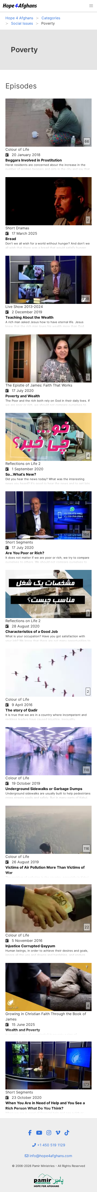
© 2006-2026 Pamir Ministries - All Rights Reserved (48, 1166)
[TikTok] (67, 1133)
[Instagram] (48, 1133)
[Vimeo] (57, 1133)
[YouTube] (39, 1133)
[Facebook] (30, 1133)
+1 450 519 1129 (50, 1145)
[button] (91, 6)
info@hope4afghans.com (50, 1155)
